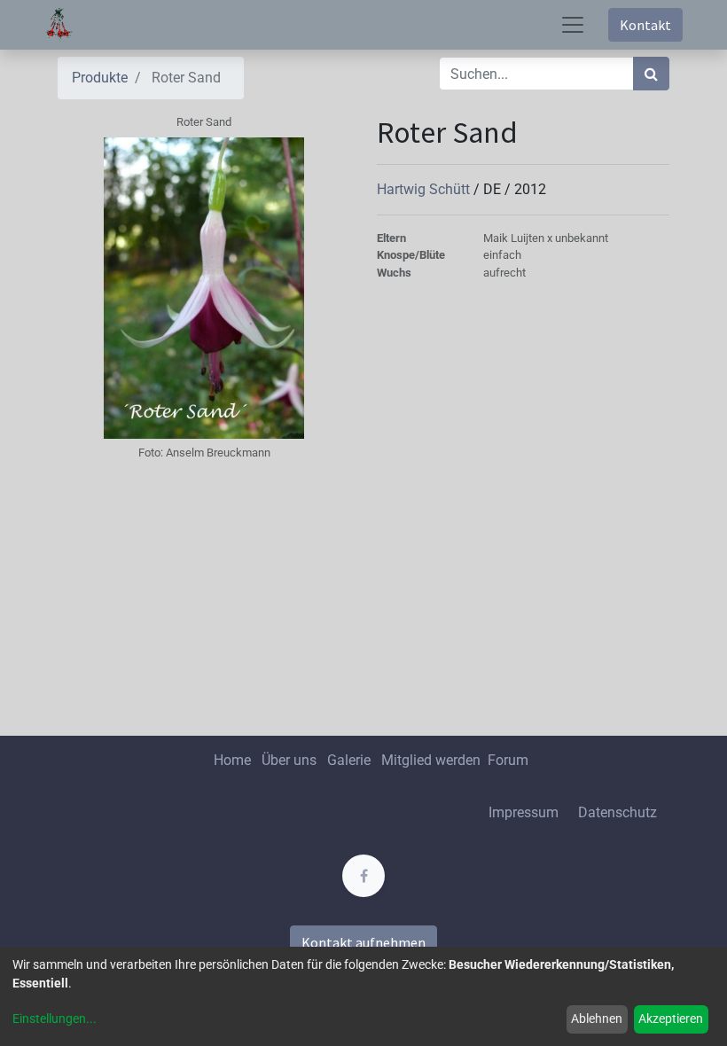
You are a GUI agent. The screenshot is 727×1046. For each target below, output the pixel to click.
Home (232, 760)
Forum (508, 760)
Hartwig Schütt (425, 189)
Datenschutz (617, 812)
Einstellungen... (54, 1018)
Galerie (349, 760)
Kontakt (645, 25)
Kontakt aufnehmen (363, 942)
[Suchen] (651, 73)
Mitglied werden (432, 760)
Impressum (524, 812)
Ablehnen (596, 1018)
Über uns (289, 760)
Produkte (100, 77)
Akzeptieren (670, 1018)
